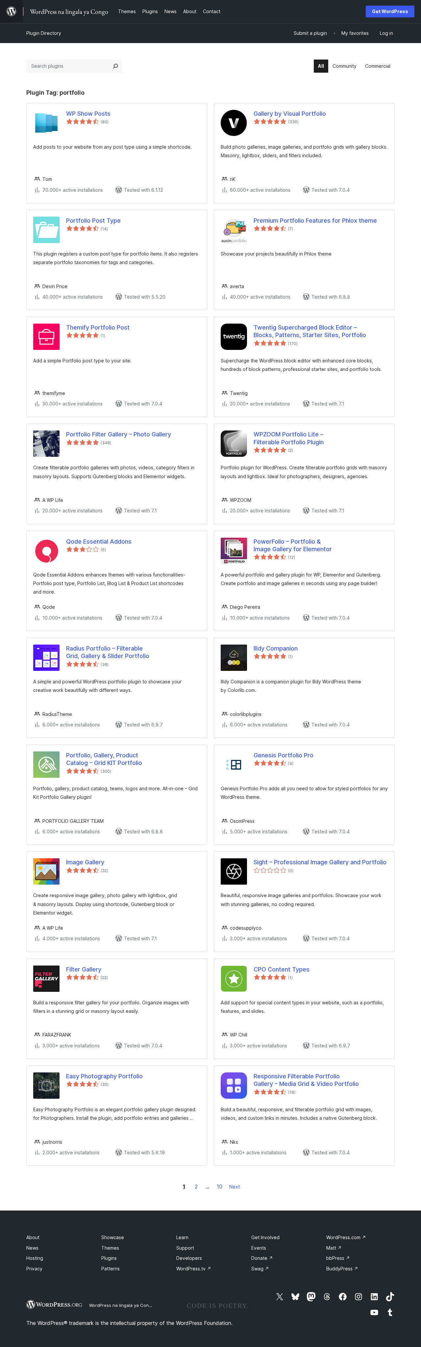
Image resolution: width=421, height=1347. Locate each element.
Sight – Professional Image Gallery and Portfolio (320, 862)
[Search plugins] (115, 66)
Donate (262, 1258)
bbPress (338, 1258)
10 (219, 1186)
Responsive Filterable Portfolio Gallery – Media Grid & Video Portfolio (306, 1080)
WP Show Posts (88, 113)
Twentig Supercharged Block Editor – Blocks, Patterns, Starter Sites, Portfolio (310, 331)
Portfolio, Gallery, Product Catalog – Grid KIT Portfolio (104, 759)
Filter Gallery (83, 969)
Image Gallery (85, 862)
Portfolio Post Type (93, 220)
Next (234, 1186)
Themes (110, 1248)
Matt (334, 1248)
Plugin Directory (43, 33)
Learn (182, 1237)
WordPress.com (346, 1237)
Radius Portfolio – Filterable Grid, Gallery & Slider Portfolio (107, 652)
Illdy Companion (276, 648)
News (32, 1248)
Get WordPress (390, 11)
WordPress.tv (193, 1268)
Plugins (109, 1258)
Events (258, 1248)
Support (185, 1248)
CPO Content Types (282, 969)
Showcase (112, 1237)
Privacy (34, 1268)
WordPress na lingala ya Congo (121, 1305)
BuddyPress (342, 1268)
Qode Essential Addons (99, 541)
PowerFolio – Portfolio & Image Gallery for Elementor (293, 545)
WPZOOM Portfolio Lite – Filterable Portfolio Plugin (289, 438)
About (32, 1237)
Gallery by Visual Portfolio (290, 113)
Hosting (34, 1258)
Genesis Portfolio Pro (283, 755)
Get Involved (265, 1237)
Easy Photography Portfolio (104, 1076)
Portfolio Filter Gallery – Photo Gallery (118, 434)
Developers (189, 1258)
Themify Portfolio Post (98, 327)
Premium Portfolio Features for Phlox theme (315, 220)
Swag (260, 1268)
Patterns (110, 1268)
